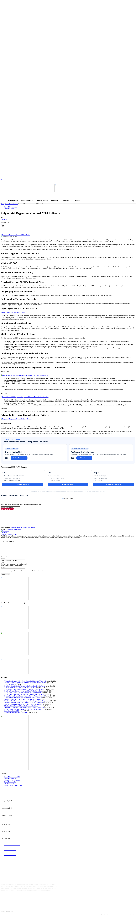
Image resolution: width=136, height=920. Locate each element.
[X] (10, 229)
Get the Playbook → (19, 458)
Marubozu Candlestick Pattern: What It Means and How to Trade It (24, 707)
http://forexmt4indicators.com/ (9, 534)
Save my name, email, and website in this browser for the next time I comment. (26, 571)
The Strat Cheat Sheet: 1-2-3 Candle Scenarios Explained (21, 706)
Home (2, 204)
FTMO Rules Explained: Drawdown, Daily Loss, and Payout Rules (24, 689)
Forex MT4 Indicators (11, 204)
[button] (133, 201)
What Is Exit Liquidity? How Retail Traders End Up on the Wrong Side (25, 681)
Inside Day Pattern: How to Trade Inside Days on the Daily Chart (23, 702)
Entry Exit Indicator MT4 (11, 711)
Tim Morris (4, 219)
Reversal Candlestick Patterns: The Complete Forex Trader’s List (23, 704)
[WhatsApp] (24, 229)
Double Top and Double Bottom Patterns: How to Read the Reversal (24, 696)
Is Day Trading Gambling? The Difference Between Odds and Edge (24, 694)
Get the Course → (84, 458)
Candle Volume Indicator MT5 (10, 828)
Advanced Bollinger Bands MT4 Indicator (22, 527)
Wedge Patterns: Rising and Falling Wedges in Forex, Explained (23, 697)
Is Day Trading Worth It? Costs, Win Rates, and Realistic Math (22, 692)
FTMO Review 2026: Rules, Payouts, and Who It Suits (20, 687)
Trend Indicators (9, 208)
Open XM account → (23, 484)
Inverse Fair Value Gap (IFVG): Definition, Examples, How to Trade (24, 682)
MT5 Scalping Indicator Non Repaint (12, 836)
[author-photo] (5, 531)
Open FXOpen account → (113, 484)
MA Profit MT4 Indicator (14, 529)
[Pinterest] (17, 229)
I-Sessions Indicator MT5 (9, 821)
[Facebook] (4, 229)
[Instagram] (9, 896)
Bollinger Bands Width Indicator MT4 (15, 712)
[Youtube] (20, 896)
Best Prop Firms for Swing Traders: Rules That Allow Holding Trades (24, 686)
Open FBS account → (68, 484)
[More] (30, 229)
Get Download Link (7, 509)
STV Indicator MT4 (10, 684)
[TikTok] (14, 896)
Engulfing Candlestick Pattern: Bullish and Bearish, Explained (22, 699)
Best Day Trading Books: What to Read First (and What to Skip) (23, 691)
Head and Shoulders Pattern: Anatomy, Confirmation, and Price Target (25, 701)
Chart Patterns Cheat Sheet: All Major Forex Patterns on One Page (23, 709)
